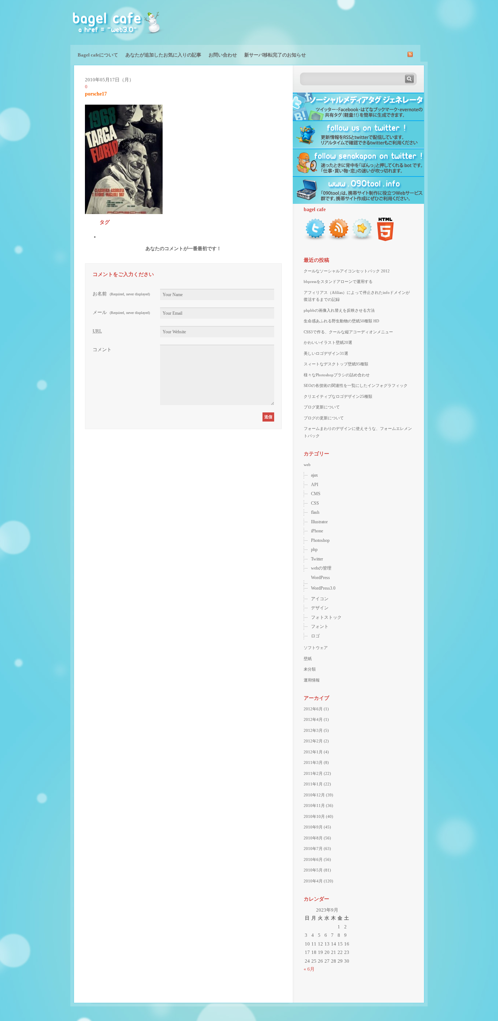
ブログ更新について (322, 407)
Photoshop (320, 540)
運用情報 (312, 680)
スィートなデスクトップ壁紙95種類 (336, 364)
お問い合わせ (223, 55)
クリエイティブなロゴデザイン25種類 (338, 396)
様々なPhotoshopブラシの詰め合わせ (337, 375)
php (314, 549)
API (314, 484)
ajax (314, 475)
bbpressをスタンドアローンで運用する (338, 281)
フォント (319, 626)
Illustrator (319, 521)
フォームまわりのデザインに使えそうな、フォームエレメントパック (358, 432)
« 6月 (309, 969)
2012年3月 (313, 730)
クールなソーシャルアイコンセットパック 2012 (347, 271)
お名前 (121, 293)
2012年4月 (313, 719)
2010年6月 (313, 859)
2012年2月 (313, 741)
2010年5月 (313, 870)
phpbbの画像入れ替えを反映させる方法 (339, 310)
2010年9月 (313, 827)
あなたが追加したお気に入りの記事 (163, 55)
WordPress (320, 577)
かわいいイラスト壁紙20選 (328, 342)
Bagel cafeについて (98, 55)
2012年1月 (313, 752)
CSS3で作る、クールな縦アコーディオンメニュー (348, 332)
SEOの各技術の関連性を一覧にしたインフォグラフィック (356, 385)
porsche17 (96, 94)
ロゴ (315, 635)
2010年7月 (313, 848)
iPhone (317, 530)
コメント (102, 349)
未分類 (310, 669)
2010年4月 (313, 881)
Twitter (317, 559)
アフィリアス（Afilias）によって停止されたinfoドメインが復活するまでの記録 (357, 296)
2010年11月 (314, 805)
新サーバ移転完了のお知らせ (275, 55)
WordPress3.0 (323, 588)
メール (121, 312)
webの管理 (321, 568)
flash (315, 512)
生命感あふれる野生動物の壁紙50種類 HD (341, 321)
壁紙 (308, 658)
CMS (315, 493)
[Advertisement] (342, 22)
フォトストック (326, 617)
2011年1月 (313, 784)
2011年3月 (313, 762)
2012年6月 (313, 709)
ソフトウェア (316, 647)
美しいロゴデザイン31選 (326, 353)
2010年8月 (313, 838)
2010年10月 (314, 816)
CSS (315, 503)
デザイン (319, 607)
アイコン (319, 598)
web (307, 464)
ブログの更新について (324, 418)
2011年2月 (313, 773)
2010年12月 (314, 795)
